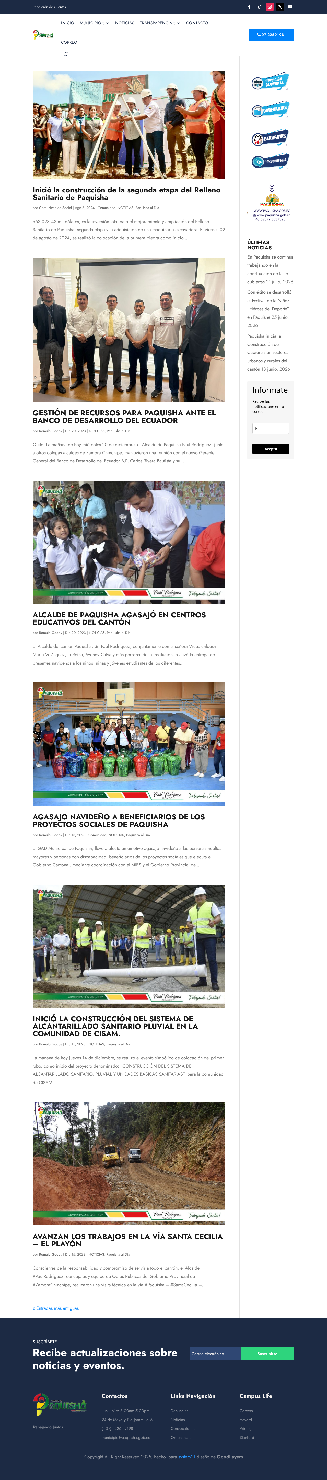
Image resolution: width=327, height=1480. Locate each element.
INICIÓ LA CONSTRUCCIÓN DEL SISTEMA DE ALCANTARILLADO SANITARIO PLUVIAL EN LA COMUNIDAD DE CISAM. (115, 1026)
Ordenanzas (181, 1437)
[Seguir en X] (280, 7)
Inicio (67, 23)
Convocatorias (183, 1429)
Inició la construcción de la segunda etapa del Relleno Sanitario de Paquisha (126, 194)
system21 (186, 1456)
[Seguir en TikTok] (259, 7)
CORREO (69, 42)
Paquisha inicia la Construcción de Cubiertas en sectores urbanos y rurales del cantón (267, 353)
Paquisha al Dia (147, 207)
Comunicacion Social (55, 207)
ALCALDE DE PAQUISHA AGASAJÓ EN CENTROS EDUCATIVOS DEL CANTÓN (119, 618)
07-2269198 (273, 34)
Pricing (246, 1429)
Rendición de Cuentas (49, 7)
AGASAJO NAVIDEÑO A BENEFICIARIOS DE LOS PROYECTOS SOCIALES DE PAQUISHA (119, 821)
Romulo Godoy (50, 430)
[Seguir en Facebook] (249, 7)
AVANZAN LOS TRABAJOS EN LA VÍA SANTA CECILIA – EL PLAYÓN (128, 1240)
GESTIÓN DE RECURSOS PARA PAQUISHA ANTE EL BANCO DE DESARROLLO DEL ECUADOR (124, 417)
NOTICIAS (124, 23)
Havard (246, 1420)
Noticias (178, 1420)
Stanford (247, 1437)
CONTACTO (197, 23)
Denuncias (179, 1411)
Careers (246, 1411)
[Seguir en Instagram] (270, 7)
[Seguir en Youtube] (290, 7)
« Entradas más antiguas (56, 1308)
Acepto (271, 448)
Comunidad (106, 207)
